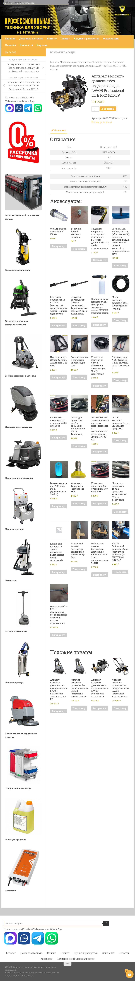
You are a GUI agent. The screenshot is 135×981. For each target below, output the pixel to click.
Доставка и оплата (31, 38)
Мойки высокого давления (76, 62)
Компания (108, 953)
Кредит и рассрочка (86, 38)
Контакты (26, 45)
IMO (31, 97)
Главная (10, 38)
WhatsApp (28, 101)
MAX (25, 97)
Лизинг (65, 38)
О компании (111, 38)
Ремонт (52, 38)
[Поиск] (106, 923)
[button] (83, 78)
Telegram (10, 101)
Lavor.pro (8, 3)
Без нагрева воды (62, 52)
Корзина (42, 45)
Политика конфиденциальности (75, 958)
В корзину (107, 108)
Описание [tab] (60, 130)
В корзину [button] (58, 246)
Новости (10, 45)
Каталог (11, 953)
